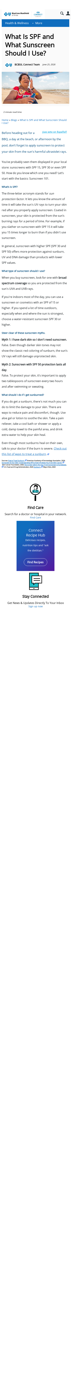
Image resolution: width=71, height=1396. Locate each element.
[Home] (23, 14)
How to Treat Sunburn (16, 460)
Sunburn (37, 467)
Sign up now (35, 606)
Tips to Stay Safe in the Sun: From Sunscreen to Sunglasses (45, 465)
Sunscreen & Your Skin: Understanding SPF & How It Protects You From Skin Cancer (32, 463)
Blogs (14, 120)
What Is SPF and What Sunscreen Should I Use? (34, 121)
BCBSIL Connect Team (27, 64)
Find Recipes (35, 562)
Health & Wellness (17, 23)
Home (5, 120)
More (38, 23)
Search (62, 13)
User (68, 13)
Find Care (35, 517)
